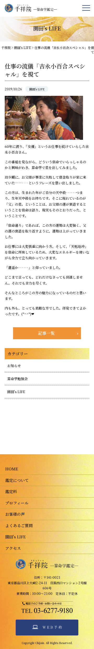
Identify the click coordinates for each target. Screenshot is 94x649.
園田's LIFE (36, 89)
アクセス (13, 548)
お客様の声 (15, 514)
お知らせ (14, 365)
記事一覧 (46, 333)
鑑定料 (11, 491)
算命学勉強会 (17, 378)
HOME (11, 468)
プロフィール (16, 503)
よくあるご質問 (19, 525)
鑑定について (17, 480)
